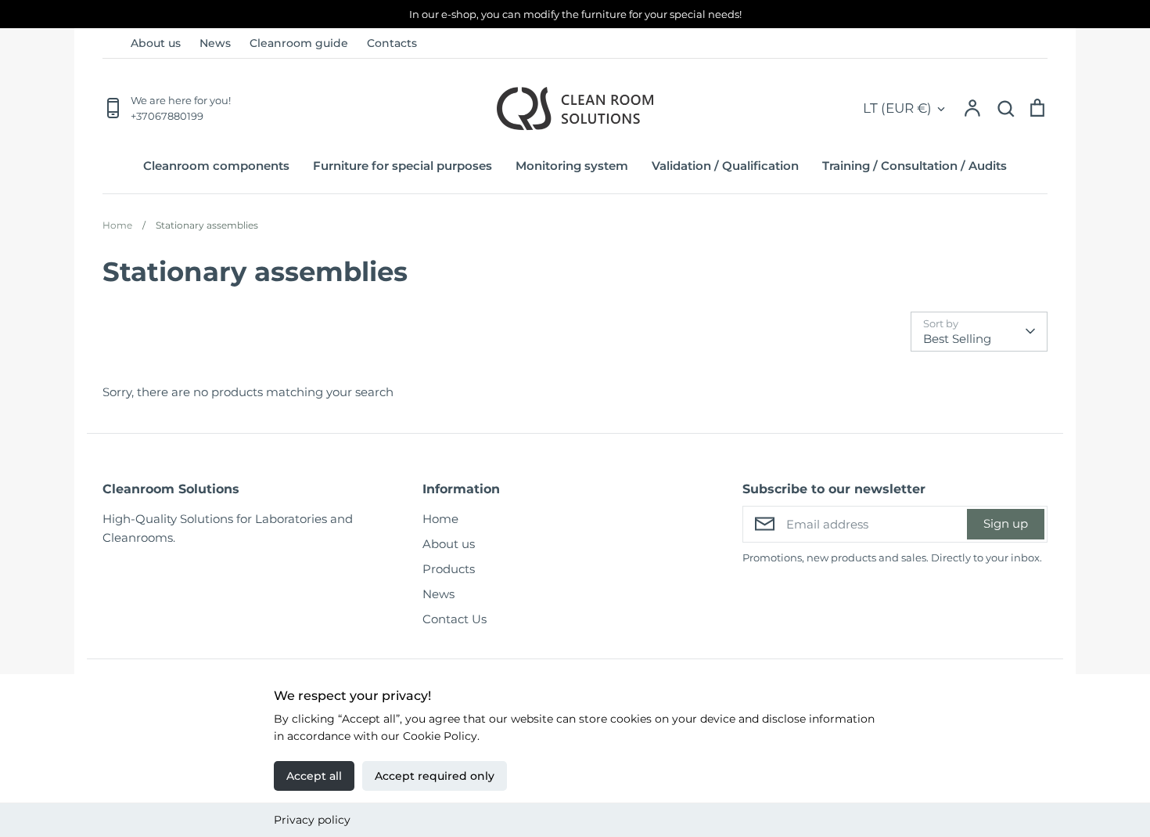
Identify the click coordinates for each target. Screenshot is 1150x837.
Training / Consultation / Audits (914, 165)
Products (448, 568)
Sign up (1005, 523)
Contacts (392, 43)
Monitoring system (572, 165)
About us (156, 43)
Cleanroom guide (299, 43)
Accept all (314, 776)
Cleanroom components (216, 165)
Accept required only (434, 776)
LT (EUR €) (897, 108)
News (215, 43)
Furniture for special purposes (402, 165)
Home (440, 518)
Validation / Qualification (725, 165)
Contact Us (454, 619)
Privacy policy (312, 820)
